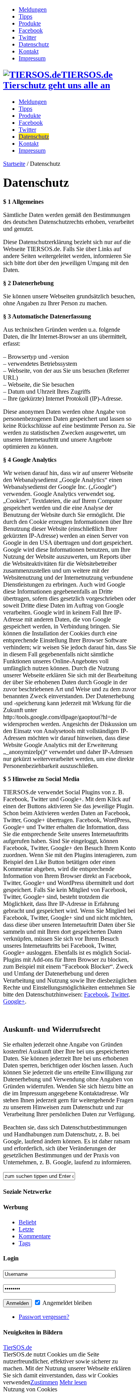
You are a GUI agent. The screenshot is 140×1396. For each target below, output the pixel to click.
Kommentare (35, 1236)
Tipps (25, 16)
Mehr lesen (73, 1382)
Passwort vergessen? (44, 1316)
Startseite (14, 163)
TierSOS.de (17, 1347)
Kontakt (28, 51)
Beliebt (27, 1222)
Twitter (27, 37)
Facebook (31, 30)
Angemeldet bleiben (66, 1303)
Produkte (30, 23)
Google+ (14, 1001)
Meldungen (33, 9)
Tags (24, 1243)
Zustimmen (44, 1382)
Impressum (32, 58)
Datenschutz (34, 44)
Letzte (26, 1229)
